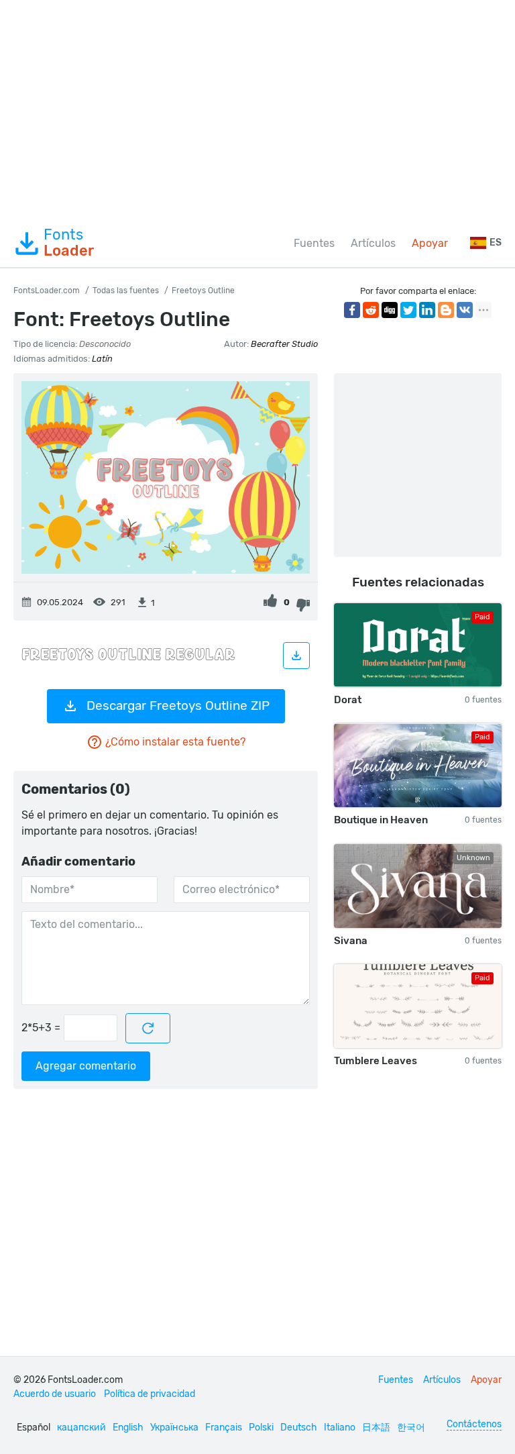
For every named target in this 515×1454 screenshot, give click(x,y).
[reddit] (371, 310)
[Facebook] (352, 310)
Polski (261, 1427)
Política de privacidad (149, 1394)
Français (223, 1427)
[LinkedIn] (427, 310)
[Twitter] (408, 310)
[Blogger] (446, 310)
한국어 (411, 1427)
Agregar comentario (86, 1065)
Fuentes (314, 243)
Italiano (339, 1427)
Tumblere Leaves (375, 1061)
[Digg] (390, 310)
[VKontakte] (465, 310)
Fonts (69, 243)
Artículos (373, 243)
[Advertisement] (257, 110)
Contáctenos (474, 1424)
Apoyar (430, 243)
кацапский (81, 1427)
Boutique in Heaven (381, 820)
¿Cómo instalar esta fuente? (175, 741)
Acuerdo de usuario (54, 1394)
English (128, 1427)
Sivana (350, 941)
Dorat (347, 700)
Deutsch (298, 1427)
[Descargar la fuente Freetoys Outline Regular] (296, 655)
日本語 (376, 1427)
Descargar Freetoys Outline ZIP (178, 705)
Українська (174, 1427)
